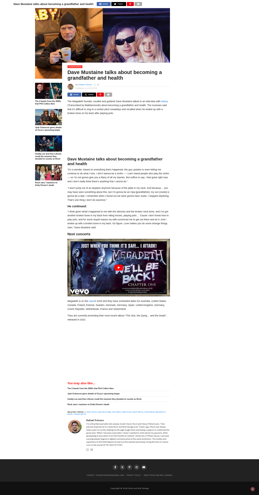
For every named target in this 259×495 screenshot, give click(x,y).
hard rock (127, 412)
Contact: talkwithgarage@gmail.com (105, 475)
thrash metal (79, 414)
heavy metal (138, 412)
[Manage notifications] (253, 489)
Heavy (164, 101)
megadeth (160, 412)
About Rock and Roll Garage (158, 475)
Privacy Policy (134, 475)
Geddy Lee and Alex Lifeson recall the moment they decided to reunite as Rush (48, 156)
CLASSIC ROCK (90, 412)
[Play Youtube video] (118, 267)
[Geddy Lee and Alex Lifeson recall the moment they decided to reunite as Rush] (48, 150)
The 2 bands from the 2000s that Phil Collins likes (48, 102)
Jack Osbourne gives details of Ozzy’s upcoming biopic (48, 128)
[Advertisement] (118, 136)
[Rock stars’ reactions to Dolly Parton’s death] (48, 179)
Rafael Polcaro (85, 84)
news (69, 414)
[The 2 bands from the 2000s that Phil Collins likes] (48, 98)
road (91, 301)
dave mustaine (104, 412)
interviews (150, 412)
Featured (116, 412)
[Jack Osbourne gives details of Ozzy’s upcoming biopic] (48, 124)
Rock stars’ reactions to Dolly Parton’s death (46, 183)
